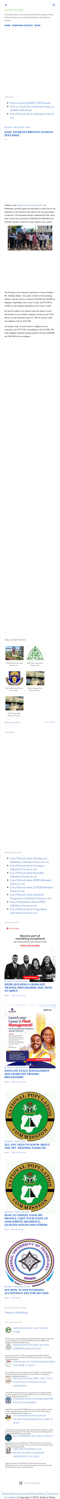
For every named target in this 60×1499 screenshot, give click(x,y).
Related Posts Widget (49, 722)
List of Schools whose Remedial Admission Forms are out (27, 874)
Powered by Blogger (32, 1483)
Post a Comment (18, 995)
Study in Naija (13, 10)
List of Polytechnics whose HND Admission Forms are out (27, 903)
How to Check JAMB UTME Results (30, 103)
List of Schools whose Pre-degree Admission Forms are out (27, 867)
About (14, 1493)
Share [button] (28, 127)
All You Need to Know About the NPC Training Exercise (27, 1146)
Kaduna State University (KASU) (30, 205)
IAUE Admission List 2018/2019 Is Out (33, 1435)
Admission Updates (22, 25)
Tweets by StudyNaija (16, 1312)
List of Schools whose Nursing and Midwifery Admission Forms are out (29, 860)
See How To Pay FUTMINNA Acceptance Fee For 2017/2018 (26, 1291)
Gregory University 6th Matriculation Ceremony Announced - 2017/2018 (28, 1453)
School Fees (15, 722)
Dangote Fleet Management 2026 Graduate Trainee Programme (27, 1074)
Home (7, 25)
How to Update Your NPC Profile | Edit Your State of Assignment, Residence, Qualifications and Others (26, 1220)
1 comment (16, 1298)
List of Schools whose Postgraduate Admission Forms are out (28, 910)
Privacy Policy (37, 1493)
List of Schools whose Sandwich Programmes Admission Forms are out (30, 896)
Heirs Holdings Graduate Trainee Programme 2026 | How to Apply (28, 987)
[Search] (54, 4)
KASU (6, 722)
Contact (24, 1493)
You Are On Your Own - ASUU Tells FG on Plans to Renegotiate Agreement (33, 1382)
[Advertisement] (30, 57)
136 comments (17, 1229)
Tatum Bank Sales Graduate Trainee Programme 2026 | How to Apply (33, 1419)
